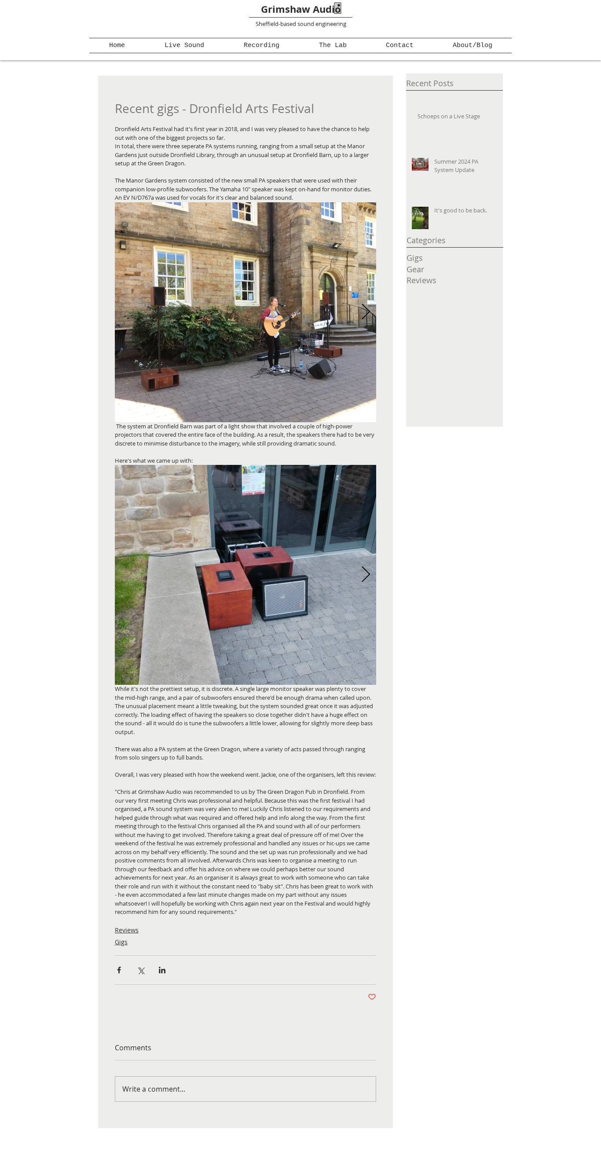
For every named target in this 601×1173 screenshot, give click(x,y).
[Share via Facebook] (119, 970)
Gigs (121, 942)
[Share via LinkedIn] (162, 970)
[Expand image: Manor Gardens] (245, 312)
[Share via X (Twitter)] (140, 970)
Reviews (127, 930)
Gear (415, 269)
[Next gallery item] (366, 312)
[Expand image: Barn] (245, 575)
